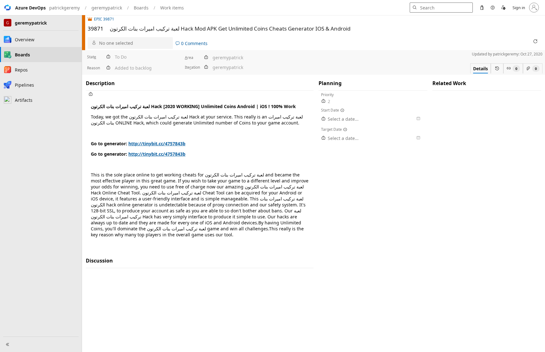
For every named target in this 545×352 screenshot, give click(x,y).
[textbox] (200, 170)
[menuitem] (482, 7)
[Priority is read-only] (323, 101)
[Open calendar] (418, 119)
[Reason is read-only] (108, 68)
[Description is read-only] (199, 94)
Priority (327, 94)
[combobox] (135, 43)
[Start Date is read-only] (323, 118)
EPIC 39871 (104, 19)
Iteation (192, 67)
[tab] (480, 68)
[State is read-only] (108, 57)
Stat (91, 57)
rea (189, 57)
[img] (91, 19)
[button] (23, 7)
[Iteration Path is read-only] (206, 67)
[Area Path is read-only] (206, 57)
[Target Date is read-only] (323, 138)
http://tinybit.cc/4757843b (156, 144)
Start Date (330, 110)
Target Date (331, 129)
